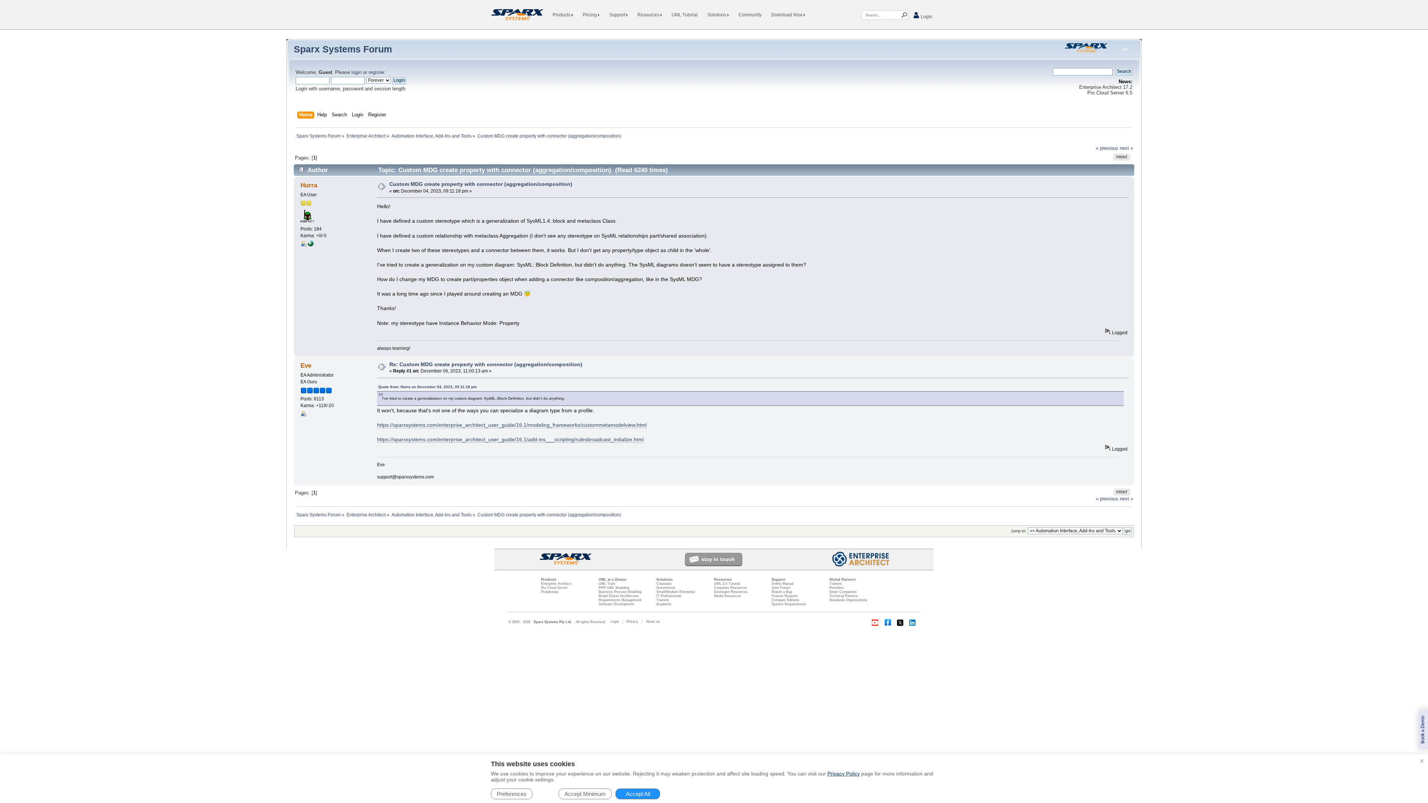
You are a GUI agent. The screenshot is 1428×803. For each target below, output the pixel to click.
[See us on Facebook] (887, 622)
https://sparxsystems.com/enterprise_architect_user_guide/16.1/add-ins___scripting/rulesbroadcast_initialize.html (510, 439)
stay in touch (718, 559)
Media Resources (727, 596)
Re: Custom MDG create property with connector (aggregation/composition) (485, 364)
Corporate (664, 584)
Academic (664, 604)
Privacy (632, 621)
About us (653, 621)
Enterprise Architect (556, 584)
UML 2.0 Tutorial (727, 584)
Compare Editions (785, 600)
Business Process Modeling (620, 592)
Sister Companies (843, 592)
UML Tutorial (685, 14)
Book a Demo (1423, 730)
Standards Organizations (848, 600)
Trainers (662, 600)
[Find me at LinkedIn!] (310, 245)
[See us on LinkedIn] (913, 622)
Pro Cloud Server (554, 588)
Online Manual (783, 584)
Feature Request (785, 596)
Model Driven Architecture (619, 596)
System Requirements (789, 604)
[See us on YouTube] (875, 622)
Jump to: (1018, 531)
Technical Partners (843, 596)
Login (926, 16)
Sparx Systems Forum (343, 49)
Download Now (787, 14)
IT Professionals (669, 596)
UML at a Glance (612, 579)
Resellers (836, 588)
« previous (1107, 148)
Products (562, 14)
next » (1126, 148)
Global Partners (842, 579)
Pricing (590, 14)
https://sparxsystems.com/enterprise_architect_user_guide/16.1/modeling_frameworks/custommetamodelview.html (512, 425)
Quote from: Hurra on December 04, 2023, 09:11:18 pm (427, 387)
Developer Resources (730, 592)
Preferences (512, 794)
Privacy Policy (843, 774)
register (376, 72)
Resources (648, 14)
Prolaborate (550, 592)
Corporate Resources (730, 588)
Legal (615, 621)
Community (750, 14)
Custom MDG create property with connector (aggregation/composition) (480, 184)
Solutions (717, 14)
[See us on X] (900, 622)
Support (617, 14)
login (356, 72)
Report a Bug (782, 592)
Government (665, 588)
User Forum (781, 588)
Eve (305, 365)
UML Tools (607, 584)
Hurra (308, 185)
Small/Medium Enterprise (675, 592)
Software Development (616, 604)
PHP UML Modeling (614, 588)
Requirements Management (620, 600)
